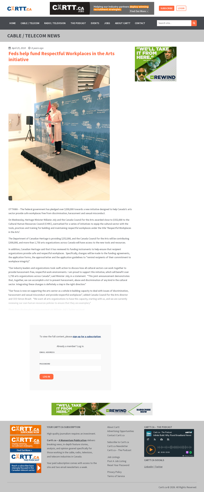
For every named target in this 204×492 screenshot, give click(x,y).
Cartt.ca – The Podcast (119, 450)
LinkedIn (148, 466)
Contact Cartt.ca (115, 435)
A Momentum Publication (73, 440)
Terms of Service (116, 476)
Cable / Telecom (30, 23)
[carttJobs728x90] (102, 8)
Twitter (159, 466)
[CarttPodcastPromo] (25, 457)
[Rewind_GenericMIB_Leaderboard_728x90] (102, 408)
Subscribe (167, 8)
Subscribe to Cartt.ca (118, 442)
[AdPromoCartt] (25, 467)
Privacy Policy (114, 472)
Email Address (47, 352)
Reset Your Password (118, 465)
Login (181, 8)
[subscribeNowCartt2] (25, 429)
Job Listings (113, 457)
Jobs (107, 23)
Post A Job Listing (116, 461)
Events (95, 23)
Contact (140, 23)
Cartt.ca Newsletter (117, 446)
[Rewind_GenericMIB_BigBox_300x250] (156, 63)
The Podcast (78, 23)
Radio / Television (55, 23)
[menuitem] (12, 23)
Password (45, 364)
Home (12, 23)
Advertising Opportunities (120, 431)
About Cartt (122, 23)
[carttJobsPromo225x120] (25, 443)
